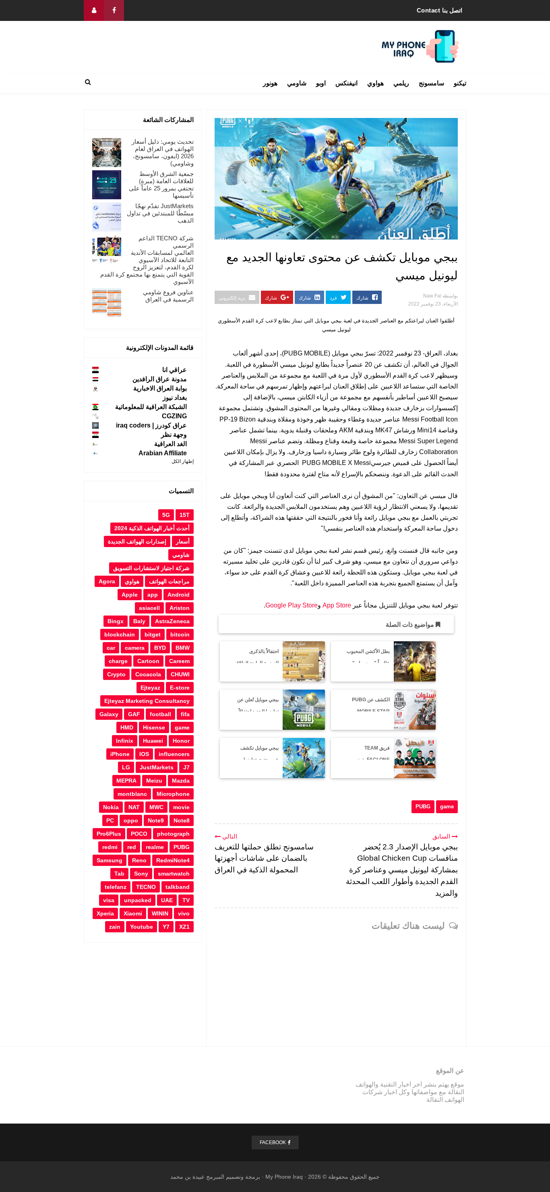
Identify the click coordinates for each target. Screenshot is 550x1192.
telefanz (115, 887)
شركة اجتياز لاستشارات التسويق (151, 568)
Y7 (166, 926)
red (131, 847)
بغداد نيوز (175, 397)
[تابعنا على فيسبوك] (114, 10)
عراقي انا (174, 369)
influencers (174, 754)
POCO (139, 833)
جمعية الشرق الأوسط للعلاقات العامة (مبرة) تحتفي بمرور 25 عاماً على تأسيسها (161, 184)
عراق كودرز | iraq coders (151, 425)
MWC (156, 807)
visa (108, 900)
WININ (160, 913)
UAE (167, 900)
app (152, 594)
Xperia (105, 913)
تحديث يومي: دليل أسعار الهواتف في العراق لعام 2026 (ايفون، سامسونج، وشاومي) (163, 152)
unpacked (137, 900)
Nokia (111, 807)
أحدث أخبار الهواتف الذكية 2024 (152, 528)
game (447, 807)
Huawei (153, 741)
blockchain (119, 634)
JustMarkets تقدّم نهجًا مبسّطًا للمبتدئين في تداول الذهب (160, 213)
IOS (144, 754)
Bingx (116, 621)
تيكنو (460, 83)
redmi (110, 847)
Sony (141, 873)
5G (166, 515)
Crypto (116, 674)
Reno (139, 860)
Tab (119, 873)
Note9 (156, 820)
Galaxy (108, 714)
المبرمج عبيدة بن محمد (197, 1176)
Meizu (154, 780)
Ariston (180, 608)
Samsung (109, 860)
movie (181, 807)
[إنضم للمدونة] (94, 10)
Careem (179, 661)
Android (178, 594)
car (111, 648)
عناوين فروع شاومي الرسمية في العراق (168, 296)
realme (155, 847)
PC (110, 820)
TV (186, 900)
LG (126, 767)
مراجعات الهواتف (169, 581)
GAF (134, 714)
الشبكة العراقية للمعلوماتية (151, 406)
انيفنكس (346, 83)
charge (118, 661)
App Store (337, 605)
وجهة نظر (174, 434)
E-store (180, 687)
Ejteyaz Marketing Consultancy (147, 701)
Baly (139, 621)
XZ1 (184, 926)
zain (114, 926)
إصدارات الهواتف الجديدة (137, 541)
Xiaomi (133, 913)
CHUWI (180, 674)
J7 (186, 767)
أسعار (183, 541)
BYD (160, 648)
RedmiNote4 (173, 860)
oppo (131, 820)
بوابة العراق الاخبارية (160, 388)
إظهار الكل (183, 461)
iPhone (120, 754)
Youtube (141, 926)
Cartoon (148, 661)
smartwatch (174, 873)
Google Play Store (291, 605)
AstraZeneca (172, 621)
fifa (185, 714)
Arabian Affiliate (163, 453)
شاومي (296, 83)
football (160, 714)
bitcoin (180, 634)
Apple (130, 594)
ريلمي (401, 83)
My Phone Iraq (284, 1176)
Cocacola (148, 674)
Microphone (173, 794)
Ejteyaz (150, 687)
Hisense (154, 727)
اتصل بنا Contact (440, 10)
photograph (173, 833)
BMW (183, 648)
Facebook (273, 1142)
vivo (184, 913)
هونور (270, 83)
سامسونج (431, 83)
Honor (181, 741)
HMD (126, 727)
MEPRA (126, 780)
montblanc (132, 794)
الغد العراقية (170, 443)
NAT (134, 807)
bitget (153, 634)
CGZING (174, 416)
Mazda (181, 780)
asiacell (149, 608)
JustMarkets (157, 767)
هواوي (375, 83)
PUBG (423, 807)
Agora (107, 581)
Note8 (182, 820)
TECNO (146, 887)
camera (135, 648)
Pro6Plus (109, 833)
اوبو (321, 83)
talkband (177, 887)
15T (185, 515)
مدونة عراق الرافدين (159, 379)
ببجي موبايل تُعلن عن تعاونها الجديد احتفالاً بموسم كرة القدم (258, 711)
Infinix (124, 741)
